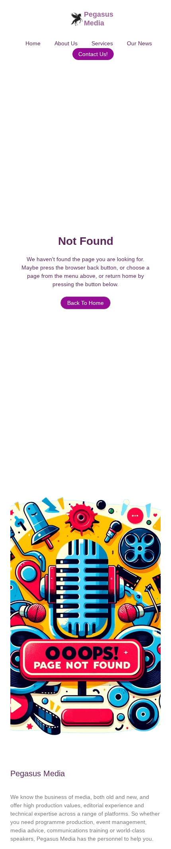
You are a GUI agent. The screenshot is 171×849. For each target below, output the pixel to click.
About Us (66, 43)
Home (33, 43)
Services (102, 43)
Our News (139, 43)
